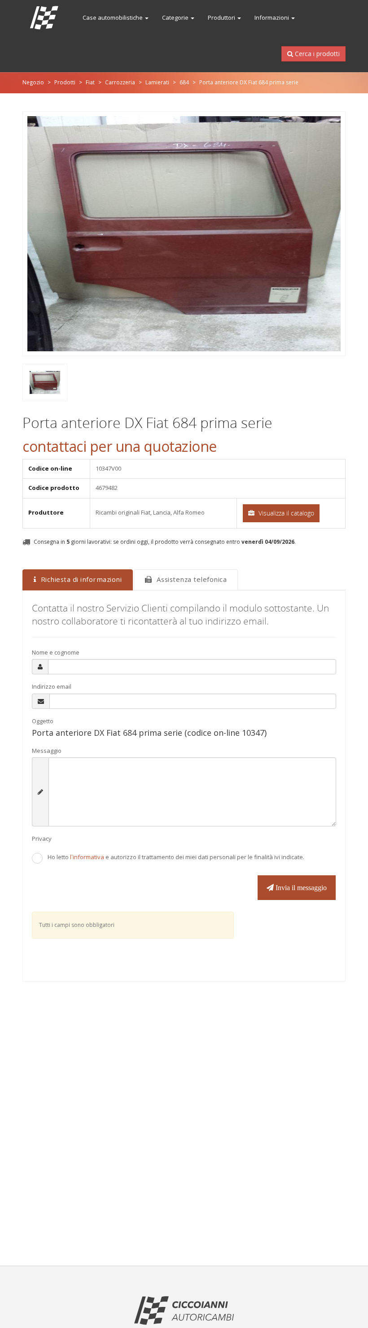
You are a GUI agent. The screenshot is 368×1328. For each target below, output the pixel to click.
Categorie (176, 17)
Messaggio (46, 750)
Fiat (90, 82)
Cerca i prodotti (313, 53)
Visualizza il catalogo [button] (285, 513)
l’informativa (87, 857)
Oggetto (42, 721)
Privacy (42, 838)
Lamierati (157, 82)
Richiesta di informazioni (81, 580)
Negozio (33, 82)
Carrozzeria (120, 82)
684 (184, 82)
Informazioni (272, 17)
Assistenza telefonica (192, 580)
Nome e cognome (55, 652)
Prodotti (64, 82)
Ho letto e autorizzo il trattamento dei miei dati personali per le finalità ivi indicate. (176, 857)
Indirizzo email (51, 686)
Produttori (222, 17)
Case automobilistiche (113, 17)
